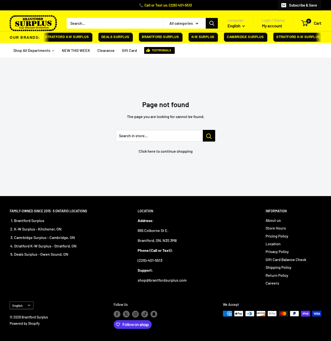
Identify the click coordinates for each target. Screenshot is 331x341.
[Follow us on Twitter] (126, 314)
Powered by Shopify (25, 323)
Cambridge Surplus (243, 36)
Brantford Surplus (158, 36)
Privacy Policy (277, 251)
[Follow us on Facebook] (117, 314)
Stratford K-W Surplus (65, 36)
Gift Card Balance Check (286, 259)
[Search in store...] (209, 136)
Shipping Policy (279, 267)
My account (272, 25)
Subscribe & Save (303, 5)
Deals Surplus (113, 36)
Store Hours (276, 228)
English (17, 305)
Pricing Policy (277, 236)
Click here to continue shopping (166, 151)
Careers (272, 283)
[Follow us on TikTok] (144, 314)
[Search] (212, 23)
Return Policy (277, 275)
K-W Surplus (200, 36)
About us (273, 220)
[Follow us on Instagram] (135, 314)
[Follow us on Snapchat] (153, 314)
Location (273, 243)
